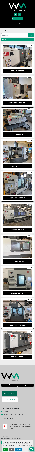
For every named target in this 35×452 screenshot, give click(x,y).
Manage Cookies (5, 436)
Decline (11, 449)
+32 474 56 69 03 (9, 411)
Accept (5, 449)
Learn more (18, 449)
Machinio (19, 438)
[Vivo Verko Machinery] (10, 377)
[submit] (31, 35)
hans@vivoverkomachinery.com (13, 414)
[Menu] (15, 23)
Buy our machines (9, 393)
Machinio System (5, 438)
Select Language (16, 18)
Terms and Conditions (8, 418)
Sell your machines (10, 399)
